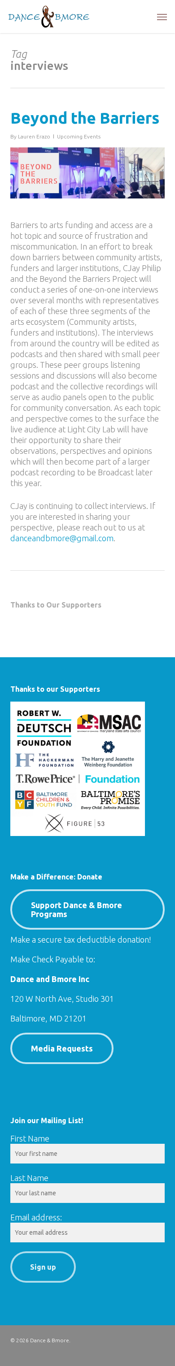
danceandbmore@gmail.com (62, 538)
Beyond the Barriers (84, 118)
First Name (29, 1138)
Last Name (29, 1177)
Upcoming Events (79, 136)
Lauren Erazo (34, 136)
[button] (162, 16)
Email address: (36, 1217)
